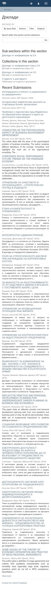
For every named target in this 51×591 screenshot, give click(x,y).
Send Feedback (20, 582)
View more (6, 575)
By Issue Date (10, 28)
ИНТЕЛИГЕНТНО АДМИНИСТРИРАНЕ (22, 235)
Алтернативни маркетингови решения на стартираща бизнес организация (23, 103)
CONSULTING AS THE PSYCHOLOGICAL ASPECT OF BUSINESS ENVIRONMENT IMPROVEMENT (23, 132)
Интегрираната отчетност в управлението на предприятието (24, 93)
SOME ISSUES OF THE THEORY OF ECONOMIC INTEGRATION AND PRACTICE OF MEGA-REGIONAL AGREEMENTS (25, 552)
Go (46, 40)
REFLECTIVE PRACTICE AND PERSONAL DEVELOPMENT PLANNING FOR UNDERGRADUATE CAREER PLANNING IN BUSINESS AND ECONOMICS (24, 399)
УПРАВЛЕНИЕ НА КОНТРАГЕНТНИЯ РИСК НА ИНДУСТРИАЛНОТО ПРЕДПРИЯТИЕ (25, 336)
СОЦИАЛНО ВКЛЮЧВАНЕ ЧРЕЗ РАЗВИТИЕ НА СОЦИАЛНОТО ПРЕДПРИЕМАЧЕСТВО (25, 425)
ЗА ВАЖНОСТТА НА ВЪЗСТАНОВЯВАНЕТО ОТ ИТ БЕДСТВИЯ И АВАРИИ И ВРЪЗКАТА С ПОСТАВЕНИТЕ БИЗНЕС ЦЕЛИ (25, 285)
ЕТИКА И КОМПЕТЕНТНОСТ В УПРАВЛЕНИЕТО (18, 210)
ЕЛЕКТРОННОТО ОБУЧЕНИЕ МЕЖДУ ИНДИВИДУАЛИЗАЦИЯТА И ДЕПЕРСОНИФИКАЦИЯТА (22, 494)
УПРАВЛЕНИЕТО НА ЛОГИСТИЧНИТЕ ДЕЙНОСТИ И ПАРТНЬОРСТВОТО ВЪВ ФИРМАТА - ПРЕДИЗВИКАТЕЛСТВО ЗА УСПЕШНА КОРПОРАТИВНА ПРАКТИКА (23, 521)
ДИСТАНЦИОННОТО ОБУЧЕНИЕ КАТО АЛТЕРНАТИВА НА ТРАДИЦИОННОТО (23, 483)
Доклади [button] (8, 9)
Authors (22, 28)
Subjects (41, 28)
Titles (31, 28)
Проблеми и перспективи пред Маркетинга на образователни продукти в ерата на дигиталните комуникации (24, 114)
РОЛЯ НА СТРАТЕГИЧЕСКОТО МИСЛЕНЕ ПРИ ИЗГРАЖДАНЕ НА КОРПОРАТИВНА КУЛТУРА (24, 258)
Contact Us (7, 582)
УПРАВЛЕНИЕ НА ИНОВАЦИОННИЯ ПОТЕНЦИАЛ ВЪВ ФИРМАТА (21, 310)
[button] (31, 3)
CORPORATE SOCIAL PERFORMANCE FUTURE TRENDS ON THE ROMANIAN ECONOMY (22, 158)
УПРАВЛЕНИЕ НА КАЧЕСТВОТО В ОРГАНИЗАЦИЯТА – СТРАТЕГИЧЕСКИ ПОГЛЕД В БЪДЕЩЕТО (22, 185)
